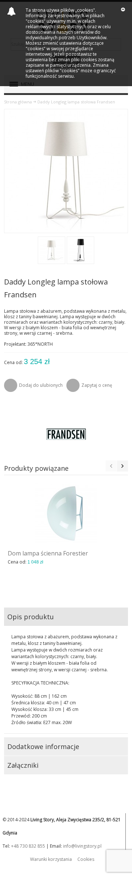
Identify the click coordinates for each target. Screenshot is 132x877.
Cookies (85, 859)
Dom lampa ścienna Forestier (48, 553)
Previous (111, 465)
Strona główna (18, 101)
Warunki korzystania (51, 859)
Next (122, 465)
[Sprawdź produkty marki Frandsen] (66, 434)
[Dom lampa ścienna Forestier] (66, 513)
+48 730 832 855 (28, 846)
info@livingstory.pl (82, 846)
